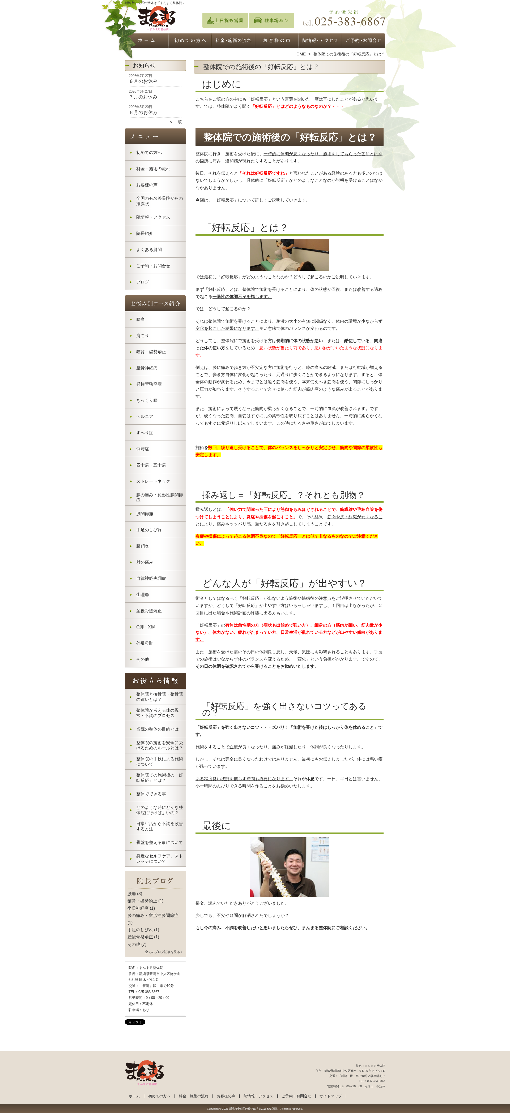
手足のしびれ (149, 530)
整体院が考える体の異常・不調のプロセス (157, 713)
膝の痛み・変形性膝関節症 (159, 497)
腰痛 (140, 319)
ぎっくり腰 (147, 400)
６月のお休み (143, 112)
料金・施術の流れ (233, 41)
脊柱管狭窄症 (149, 384)
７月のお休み (143, 97)
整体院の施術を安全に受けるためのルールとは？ (159, 745)
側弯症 (142, 449)
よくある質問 (149, 249)
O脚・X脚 (145, 627)
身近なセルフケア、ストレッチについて (159, 859)
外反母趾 (144, 643)
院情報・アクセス (320, 41)
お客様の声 (276, 41)
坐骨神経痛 (147, 368)
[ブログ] (155, 887)
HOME (300, 54)
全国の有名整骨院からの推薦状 (159, 201)
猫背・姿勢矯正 (151, 352)
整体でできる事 (151, 794)
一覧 (177, 122)
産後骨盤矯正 (149, 611)
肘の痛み (144, 562)
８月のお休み (143, 81)
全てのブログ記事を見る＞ (164, 952)
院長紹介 (144, 233)
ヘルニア (144, 416)
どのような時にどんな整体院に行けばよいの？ (159, 810)
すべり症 (144, 432)
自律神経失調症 (151, 578)
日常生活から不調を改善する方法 (159, 826)
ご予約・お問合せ (363, 41)
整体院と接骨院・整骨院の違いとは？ (159, 697)
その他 (142, 659)
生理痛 (142, 594)
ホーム (146, 41)
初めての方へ (190, 41)
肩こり (142, 335)
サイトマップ (331, 1096)
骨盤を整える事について (159, 842)
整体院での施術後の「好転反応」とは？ (159, 778)
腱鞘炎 (142, 546)
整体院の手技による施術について (159, 761)
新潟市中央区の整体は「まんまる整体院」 (254, 1108)
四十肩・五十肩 (151, 465)
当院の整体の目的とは (157, 729)
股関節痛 (144, 513)
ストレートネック (153, 481)
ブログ (142, 282)
